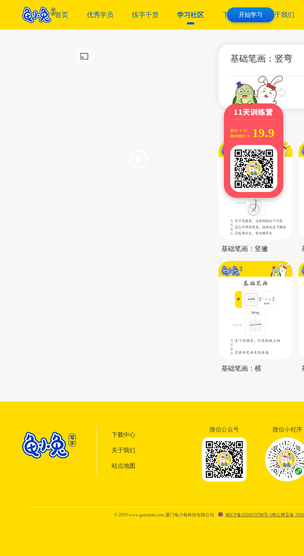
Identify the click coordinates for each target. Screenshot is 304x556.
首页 (61, 15)
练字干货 (145, 15)
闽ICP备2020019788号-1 (248, 514)
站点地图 (123, 466)
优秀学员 (100, 15)
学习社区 (190, 15)
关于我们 (281, 15)
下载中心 (123, 434)
